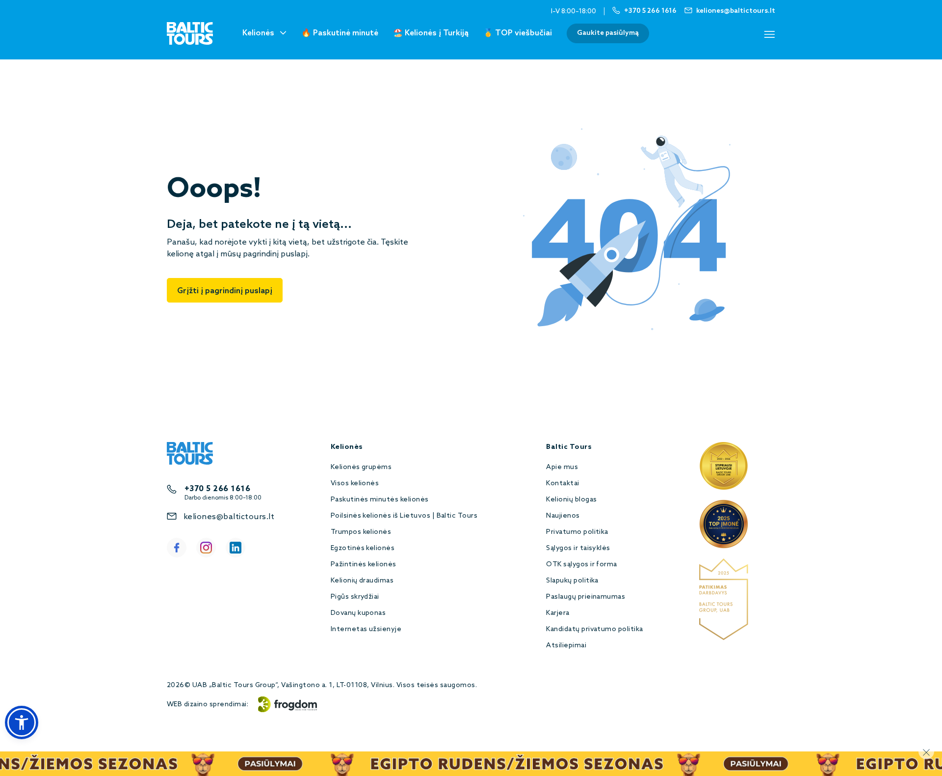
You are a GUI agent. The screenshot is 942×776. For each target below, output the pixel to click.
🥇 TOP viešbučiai (517, 33)
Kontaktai (562, 483)
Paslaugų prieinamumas (585, 597)
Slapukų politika (572, 581)
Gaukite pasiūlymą (608, 33)
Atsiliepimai (566, 645)
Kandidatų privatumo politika (594, 629)
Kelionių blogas (571, 500)
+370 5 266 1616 (217, 489)
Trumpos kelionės (361, 532)
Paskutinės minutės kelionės (380, 500)
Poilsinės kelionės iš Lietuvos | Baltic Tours (404, 516)
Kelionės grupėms (361, 467)
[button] (21, 722)
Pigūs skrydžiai (355, 597)
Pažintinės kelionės (363, 564)
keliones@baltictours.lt (228, 517)
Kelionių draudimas (362, 581)
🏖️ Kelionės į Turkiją (431, 33)
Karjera (557, 613)
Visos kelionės (355, 483)
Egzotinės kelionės (363, 548)
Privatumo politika (577, 532)
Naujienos (562, 516)
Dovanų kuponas (358, 613)
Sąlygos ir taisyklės (578, 548)
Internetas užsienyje (366, 629)
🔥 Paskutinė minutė (339, 33)
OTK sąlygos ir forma (581, 564)
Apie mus (562, 467)
